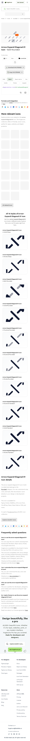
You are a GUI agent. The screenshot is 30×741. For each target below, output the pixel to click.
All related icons (7, 205)
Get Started (20, 2)
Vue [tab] (26, 79)
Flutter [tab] (15, 83)
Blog (2, 702)
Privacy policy (21, 710)
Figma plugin (5, 663)
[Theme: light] (27, 2)
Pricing (19, 697)
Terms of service (21, 716)
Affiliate (20, 694)
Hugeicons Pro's (12, 512)
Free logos (4, 673)
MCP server (20, 685)
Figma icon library (6, 670)
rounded (15, 18)
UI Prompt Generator (20, 681)
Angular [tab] (24, 83)
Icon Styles (4, 699)
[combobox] (15, 14)
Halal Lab (11, 738)
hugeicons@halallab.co (15, 728)
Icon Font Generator (22, 676)
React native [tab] (18, 79)
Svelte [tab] (5, 83)
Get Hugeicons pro (15, 649)
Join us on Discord (22, 707)
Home (2, 18)
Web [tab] (4, 79)
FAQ (2, 705)
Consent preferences (13, 731)
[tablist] (15, 81)
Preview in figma (6, 667)
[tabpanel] (15, 90)
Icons (8, 18)
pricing (11, 102)
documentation (14, 576)
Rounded (4, 489)
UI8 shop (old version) (5, 695)
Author (19, 703)
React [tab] (10, 79)
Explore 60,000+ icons (9, 520)
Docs (4, 104)
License (19, 700)
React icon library (22, 667)
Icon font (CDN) (21, 670)
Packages (19, 673)
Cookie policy (21, 713)
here (18, 563)
